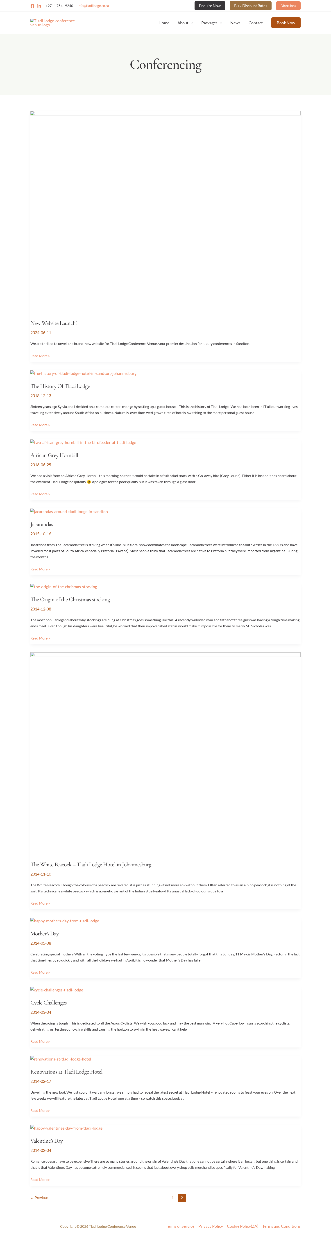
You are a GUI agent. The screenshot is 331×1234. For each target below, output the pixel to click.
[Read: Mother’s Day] (64, 920)
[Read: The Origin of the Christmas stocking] (63, 586)
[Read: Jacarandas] (69, 511)
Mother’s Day (44, 933)
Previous (39, 1197)
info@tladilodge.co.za (93, 6)
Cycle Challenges (48, 1002)
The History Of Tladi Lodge (60, 386)
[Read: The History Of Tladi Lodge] (83, 372)
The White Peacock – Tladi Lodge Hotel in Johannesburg (90, 864)
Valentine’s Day (46, 1140)
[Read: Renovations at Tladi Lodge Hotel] (60, 1058)
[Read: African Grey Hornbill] (83, 441)
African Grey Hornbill (54, 455)
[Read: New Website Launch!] (165, 211)
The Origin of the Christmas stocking (70, 599)
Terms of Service (180, 1226)
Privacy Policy (210, 1226)
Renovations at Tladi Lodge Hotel (66, 1071)
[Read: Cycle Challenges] (56, 989)
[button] (210, 5)
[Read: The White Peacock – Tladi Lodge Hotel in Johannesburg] (165, 753)
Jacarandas (41, 524)
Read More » (40, 355)
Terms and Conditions (281, 1226)
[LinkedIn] (39, 6)
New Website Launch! (53, 323)
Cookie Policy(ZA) (242, 1226)
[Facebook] (32, 6)
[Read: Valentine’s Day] (66, 1127)
